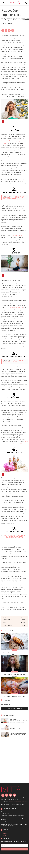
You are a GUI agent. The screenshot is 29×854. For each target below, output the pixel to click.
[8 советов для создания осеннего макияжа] (14, 663)
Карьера (15, 649)
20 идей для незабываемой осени (14, 696)
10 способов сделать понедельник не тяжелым (14, 653)
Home (2, 6)
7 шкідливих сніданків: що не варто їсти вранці (18, 727)
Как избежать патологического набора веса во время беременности (18, 721)
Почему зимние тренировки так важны (13, 361)
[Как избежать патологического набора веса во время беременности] (5, 720)
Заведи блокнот (18, 235)
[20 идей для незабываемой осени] (14, 685)
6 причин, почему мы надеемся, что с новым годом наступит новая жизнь (13, 197)
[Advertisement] (14, 758)
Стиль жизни (7, 6)
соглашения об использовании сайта (17, 801)
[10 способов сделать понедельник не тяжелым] (14, 641)
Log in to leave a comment (14, 708)
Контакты (5, 833)
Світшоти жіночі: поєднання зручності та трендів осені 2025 (18, 734)
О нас (4, 835)
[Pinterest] (9, 30)
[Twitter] (6, 30)
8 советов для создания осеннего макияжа (14, 675)
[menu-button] (2, 3)
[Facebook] (2, 30)
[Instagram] (6, 795)
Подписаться (14, 848)
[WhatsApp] (12, 30)
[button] (26, 3)
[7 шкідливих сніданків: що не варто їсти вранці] (5, 727)
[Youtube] (14, 795)
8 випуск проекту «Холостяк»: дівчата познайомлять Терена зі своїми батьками (14, 825)
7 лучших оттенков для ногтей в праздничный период (22, 622)
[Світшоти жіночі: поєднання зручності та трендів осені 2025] (5, 734)
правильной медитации (15, 307)
